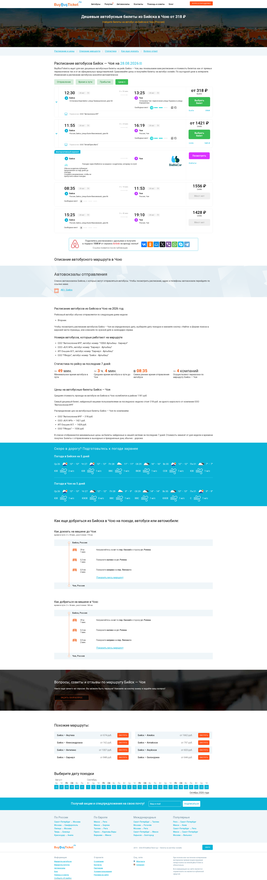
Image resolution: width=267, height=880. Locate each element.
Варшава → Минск (102, 835)
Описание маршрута (89, 51)
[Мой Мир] (156, 244)
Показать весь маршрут (109, 577)
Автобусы (95, 4)
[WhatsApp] (174, 244)
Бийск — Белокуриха (148, 757)
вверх (207, 847)
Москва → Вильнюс (182, 835)
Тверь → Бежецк (62, 832)
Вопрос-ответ (151, 51)
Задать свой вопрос (71, 697)
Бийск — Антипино (66, 750)
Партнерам (98, 868)
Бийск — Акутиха (65, 735)
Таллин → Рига (101, 828)
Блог (171, 4)
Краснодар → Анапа (63, 835)
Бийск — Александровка (69, 742)
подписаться (191, 804)
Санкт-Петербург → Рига (184, 828)
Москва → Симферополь (66, 825)
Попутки (109, 4)
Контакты (138, 4)
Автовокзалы (123, 4)
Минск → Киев (180, 825)
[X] (162, 244)
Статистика (110, 51)
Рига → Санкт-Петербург (184, 822)
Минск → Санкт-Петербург (185, 832)
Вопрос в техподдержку (201, 3)
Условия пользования (103, 871)
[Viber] (168, 244)
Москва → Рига (141, 828)
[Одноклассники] (150, 244)
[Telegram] (187, 244)
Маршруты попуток (62, 865)
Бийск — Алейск (146, 735)
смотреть (123, 735)
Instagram (140, 865)
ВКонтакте (140, 861)
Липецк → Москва (62, 828)
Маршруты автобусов (63, 861)
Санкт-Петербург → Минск (146, 832)
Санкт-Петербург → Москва (67, 822)
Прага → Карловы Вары (105, 832)
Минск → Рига (100, 822)
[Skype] (181, 244)
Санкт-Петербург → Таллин (146, 822)
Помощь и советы (156, 4)
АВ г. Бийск (66, 290)
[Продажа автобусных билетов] (67, 4)
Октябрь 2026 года (199, 792)
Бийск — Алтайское (148, 742)
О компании (99, 861)
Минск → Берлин (102, 825)
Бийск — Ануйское (147, 750)
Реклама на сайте (101, 875)
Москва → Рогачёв (142, 825)
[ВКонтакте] (144, 244)
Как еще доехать (130, 51)
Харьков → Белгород (144, 835)
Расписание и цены (64, 51)
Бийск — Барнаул (66, 757)
